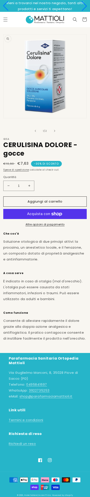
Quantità (9, 177)
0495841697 (36, 384)
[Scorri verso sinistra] (35, 131)
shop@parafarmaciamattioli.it (46, 396)
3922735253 (39, 390)
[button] (5, 6)
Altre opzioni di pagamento (45, 224)
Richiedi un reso (22, 443)
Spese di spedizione (16, 169)
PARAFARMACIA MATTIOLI (37, 495)
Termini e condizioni (26, 420)
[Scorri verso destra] (54, 131)
